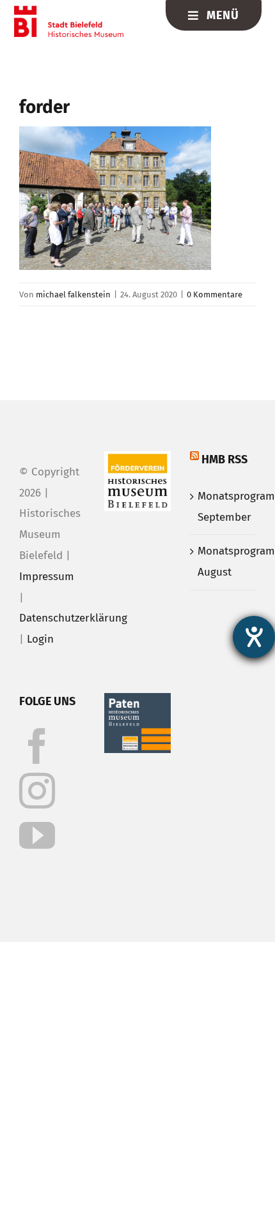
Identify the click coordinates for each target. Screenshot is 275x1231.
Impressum (46, 576)
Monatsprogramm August (223, 561)
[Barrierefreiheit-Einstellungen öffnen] (254, 637)
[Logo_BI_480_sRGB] (68, 11)
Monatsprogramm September (223, 506)
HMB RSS (224, 459)
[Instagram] (37, 791)
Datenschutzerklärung (73, 618)
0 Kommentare (214, 294)
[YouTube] (37, 835)
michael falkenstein (73, 294)
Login (40, 639)
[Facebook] (37, 746)
